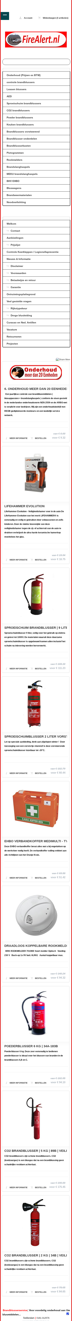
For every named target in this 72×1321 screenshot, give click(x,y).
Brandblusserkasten (19, 145)
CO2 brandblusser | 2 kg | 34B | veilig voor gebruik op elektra (35, 1255)
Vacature (12, 329)
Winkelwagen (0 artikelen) (55, 18)
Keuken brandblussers (20, 124)
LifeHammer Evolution (24, 506)
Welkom (11, 223)
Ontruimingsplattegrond (21, 294)
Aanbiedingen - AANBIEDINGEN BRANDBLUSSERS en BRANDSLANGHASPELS (15, 2)
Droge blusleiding (21, 315)
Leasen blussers (16, 89)
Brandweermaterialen (19, 195)
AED (9, 96)
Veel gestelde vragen (19, 301)
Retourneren (14, 336)
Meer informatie (18, 438)
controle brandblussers (21, 82)
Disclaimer (17, 266)
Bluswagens (14, 188)
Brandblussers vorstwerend (23, 131)
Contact (15, 230)
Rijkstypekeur (19, 308)
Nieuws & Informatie (19, 259)
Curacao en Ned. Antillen (21, 322)
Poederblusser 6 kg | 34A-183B (31, 1046)
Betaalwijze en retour (23, 280)
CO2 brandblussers (18, 110)
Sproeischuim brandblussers (24, 103)
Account (27, 18)
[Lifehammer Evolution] (35, 474)
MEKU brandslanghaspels (22, 174)
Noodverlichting (16, 202)
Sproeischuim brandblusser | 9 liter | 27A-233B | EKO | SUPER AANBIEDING (35, 627)
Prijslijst (15, 244)
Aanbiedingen (15, 237)
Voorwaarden (18, 273)
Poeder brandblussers (20, 117)
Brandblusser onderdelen (22, 138)
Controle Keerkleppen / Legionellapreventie (33, 252)
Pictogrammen (15, 152)
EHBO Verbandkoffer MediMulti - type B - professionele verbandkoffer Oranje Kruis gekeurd (35, 841)
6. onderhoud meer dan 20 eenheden (35, 389)
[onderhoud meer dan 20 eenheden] (35, 373)
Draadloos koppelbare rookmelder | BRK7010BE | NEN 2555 (35, 946)
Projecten (12, 343)
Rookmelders (14, 159)
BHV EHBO (13, 181)
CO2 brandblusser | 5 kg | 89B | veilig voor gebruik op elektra (35, 1151)
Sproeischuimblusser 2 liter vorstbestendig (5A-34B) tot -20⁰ (35, 736)
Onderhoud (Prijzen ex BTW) (24, 75)
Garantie (16, 287)
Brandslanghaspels (18, 166)
